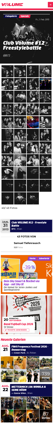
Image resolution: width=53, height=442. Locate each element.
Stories (32, 259)
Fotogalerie (11, 16)
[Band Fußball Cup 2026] (26, 314)
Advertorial (44, 259)
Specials (25, 16)
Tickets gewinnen (17, 330)
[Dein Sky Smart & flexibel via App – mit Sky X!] (26, 274)
